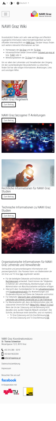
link (47, 315)
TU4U (12, 55)
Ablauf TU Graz (46, 305)
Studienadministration (18, 291)
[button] (5, 3)
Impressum (6, 368)
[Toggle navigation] (6, 14)
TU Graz (37, 50)
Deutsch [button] (23, 3)
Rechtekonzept (12, 281)
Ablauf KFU (34, 305)
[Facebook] (28, 380)
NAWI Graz (30, 42)
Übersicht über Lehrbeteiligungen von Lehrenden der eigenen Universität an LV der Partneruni (29, 298)
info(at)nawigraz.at (13, 358)
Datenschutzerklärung (11, 363)
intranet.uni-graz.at (46, 52)
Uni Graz (23, 50)
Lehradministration (46, 289)
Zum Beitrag (9, 104)
